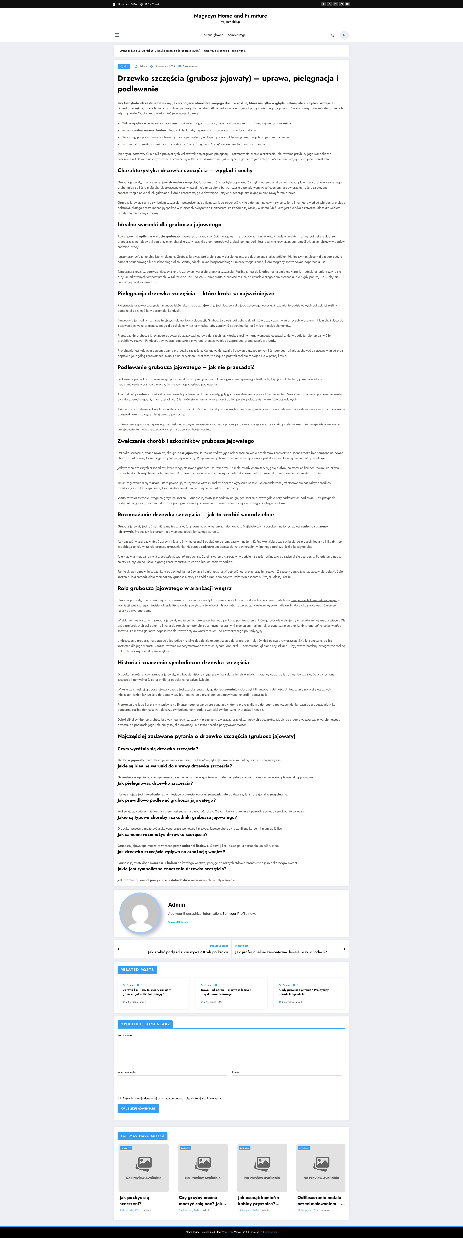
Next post (241, 945)
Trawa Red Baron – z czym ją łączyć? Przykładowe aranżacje (226, 992)
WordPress (227, 1232)
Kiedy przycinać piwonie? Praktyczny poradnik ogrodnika (304, 992)
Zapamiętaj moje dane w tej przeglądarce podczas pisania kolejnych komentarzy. (172, 1098)
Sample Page (237, 35)
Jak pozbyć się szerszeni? (133, 1200)
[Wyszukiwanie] (332, 35)
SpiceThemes (270, 1232)
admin (143, 66)
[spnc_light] (344, 35)
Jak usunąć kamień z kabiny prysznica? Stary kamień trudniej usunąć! (259, 1200)
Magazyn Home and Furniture (230, 16)
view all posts (178, 922)
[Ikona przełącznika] (116, 35)
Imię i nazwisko (127, 1072)
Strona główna (213, 35)
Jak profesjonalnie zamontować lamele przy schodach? (281, 952)
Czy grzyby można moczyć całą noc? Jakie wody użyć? (201, 1200)
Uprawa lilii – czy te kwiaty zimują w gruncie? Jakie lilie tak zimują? (147, 992)
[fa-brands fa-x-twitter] (329, 4)
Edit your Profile (235, 913)
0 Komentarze (190, 66)
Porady (125, 1148)
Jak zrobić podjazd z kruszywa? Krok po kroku (188, 952)
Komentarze (125, 1035)
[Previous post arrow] (119, 949)
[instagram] (341, 4)
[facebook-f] (323, 4)
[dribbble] (335, 4)
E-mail (235, 1072)
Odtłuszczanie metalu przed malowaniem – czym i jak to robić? (318, 1200)
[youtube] (347, 4)
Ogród (123, 66)
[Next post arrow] (344, 949)
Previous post (219, 945)
